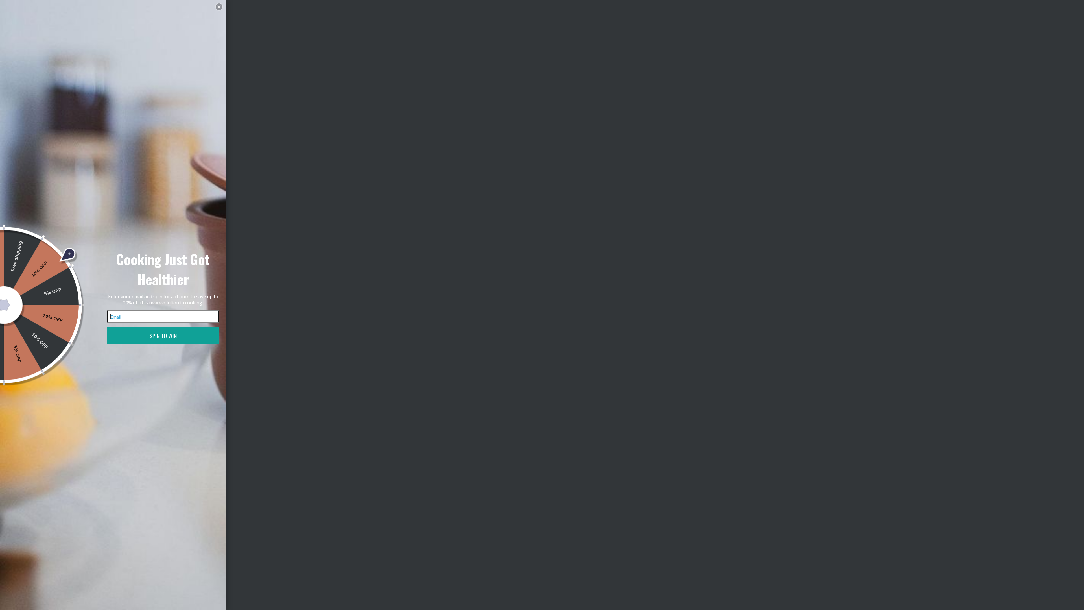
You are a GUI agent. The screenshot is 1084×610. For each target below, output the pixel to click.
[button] (219, 6)
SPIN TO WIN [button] (163, 336)
